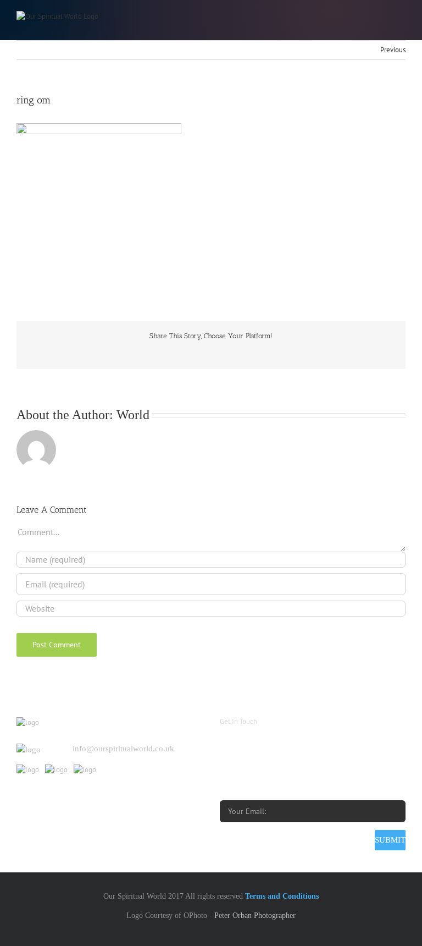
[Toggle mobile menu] (401, 17)
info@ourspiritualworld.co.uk (123, 748)
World (132, 415)
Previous (393, 49)
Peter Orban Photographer (255, 915)
